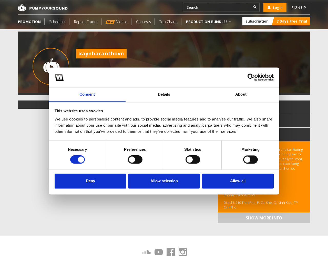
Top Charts (168, 21)
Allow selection (164, 181)
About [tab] (241, 94)
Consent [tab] (87, 94)
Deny (90, 181)
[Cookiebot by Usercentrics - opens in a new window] (251, 77)
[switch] (135, 160)
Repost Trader (86, 21)
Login (277, 7)
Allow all (237, 181)
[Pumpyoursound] (43, 7)
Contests (143, 21)
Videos (117, 21)
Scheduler (57, 21)
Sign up (299, 7)
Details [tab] (164, 94)
